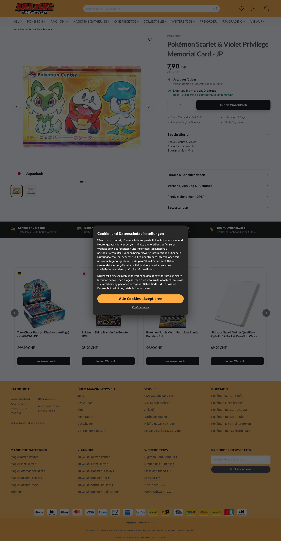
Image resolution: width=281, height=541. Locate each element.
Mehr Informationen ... (138, 288)
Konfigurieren (140, 307)
